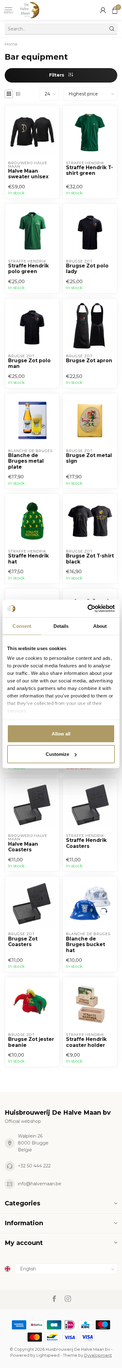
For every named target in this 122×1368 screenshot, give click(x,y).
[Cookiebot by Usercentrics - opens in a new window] (88, 609)
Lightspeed (47, 1355)
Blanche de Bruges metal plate (26, 461)
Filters (57, 75)
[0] (114, 10)
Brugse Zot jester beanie (31, 1042)
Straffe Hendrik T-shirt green (89, 170)
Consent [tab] (22, 625)
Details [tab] (61, 625)
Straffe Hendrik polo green (28, 268)
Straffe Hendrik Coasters (86, 843)
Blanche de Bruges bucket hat (85, 944)
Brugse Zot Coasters (23, 941)
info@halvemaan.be (39, 1184)
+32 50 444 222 (34, 1166)
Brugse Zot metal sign (89, 458)
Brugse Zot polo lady (87, 268)
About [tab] (100, 625)
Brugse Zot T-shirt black (90, 558)
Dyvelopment (98, 1355)
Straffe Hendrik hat (28, 558)
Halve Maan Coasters (23, 847)
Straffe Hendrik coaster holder (86, 1042)
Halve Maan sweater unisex (28, 174)
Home (11, 43)
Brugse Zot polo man (29, 363)
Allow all (61, 733)
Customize (57, 754)
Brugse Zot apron (89, 361)
